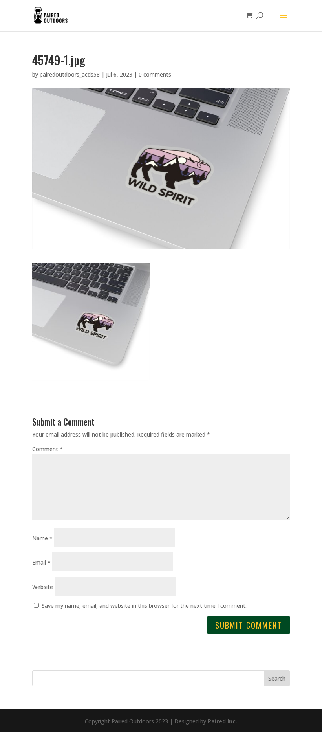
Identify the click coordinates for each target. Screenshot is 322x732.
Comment (47, 449)
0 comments (155, 74)
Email (41, 562)
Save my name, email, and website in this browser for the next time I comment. (144, 605)
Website (42, 587)
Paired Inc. (222, 721)
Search (276, 678)
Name (42, 538)
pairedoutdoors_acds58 (70, 74)
